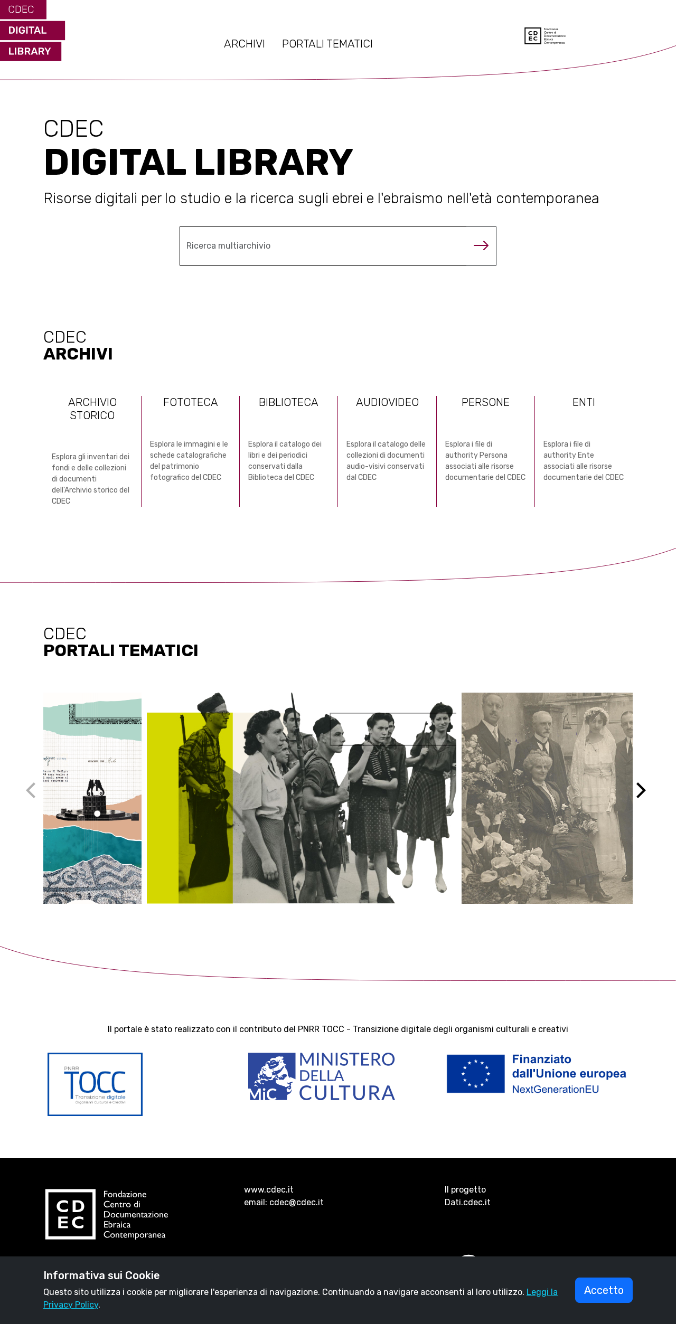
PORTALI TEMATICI (327, 43)
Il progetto (465, 1190)
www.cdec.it (269, 1190)
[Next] (647, 798)
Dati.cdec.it (468, 1202)
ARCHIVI (244, 43)
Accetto (604, 1290)
